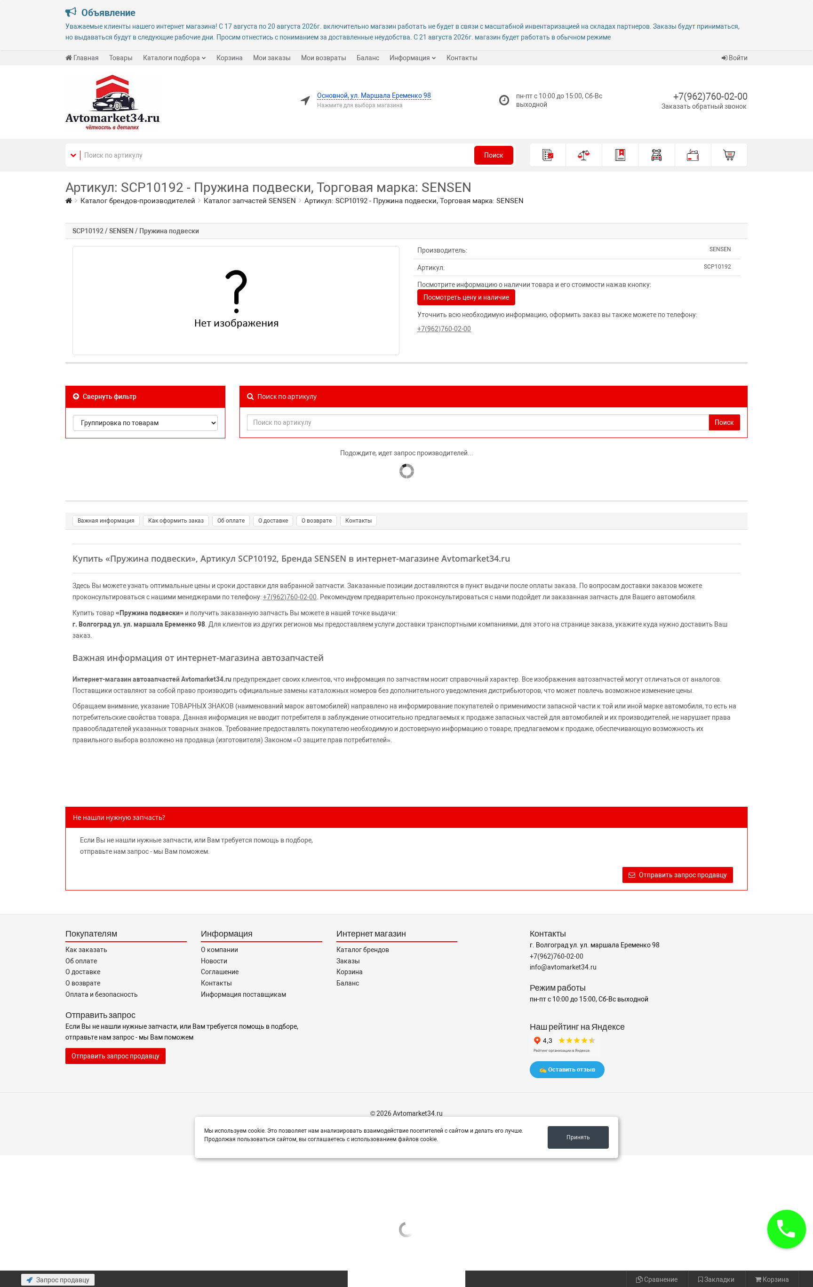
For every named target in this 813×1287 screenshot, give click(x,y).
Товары (121, 58)
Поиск (493, 155)
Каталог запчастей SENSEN (250, 201)
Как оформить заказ (176, 520)
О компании (219, 949)
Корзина (229, 58)
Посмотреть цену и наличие (466, 297)
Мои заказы (272, 58)
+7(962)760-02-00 (710, 96)
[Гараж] (656, 155)
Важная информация (106, 520)
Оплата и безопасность (101, 994)
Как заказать (86, 949)
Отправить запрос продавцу (682, 875)
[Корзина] (729, 155)
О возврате (317, 520)
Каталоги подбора (171, 58)
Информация (410, 58)
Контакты (462, 58)
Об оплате (231, 520)
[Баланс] (693, 155)
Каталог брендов (362, 949)
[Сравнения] (584, 155)
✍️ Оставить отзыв (567, 1069)
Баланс (368, 58)
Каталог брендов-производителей (137, 201)
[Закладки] (620, 155)
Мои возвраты (323, 58)
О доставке (273, 520)
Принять (578, 1137)
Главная (86, 58)
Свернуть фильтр (108, 396)
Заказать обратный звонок (704, 106)
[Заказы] (548, 155)
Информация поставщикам (243, 994)
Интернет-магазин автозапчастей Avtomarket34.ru (151, 679)
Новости (214, 961)
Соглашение (220, 972)
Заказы (348, 961)
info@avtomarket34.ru (563, 967)
